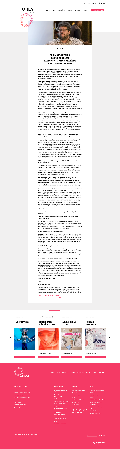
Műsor (48, 10)
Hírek (54, 10)
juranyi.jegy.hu (18, 407)
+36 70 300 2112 (18, 395)
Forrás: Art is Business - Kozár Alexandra (48, 295)
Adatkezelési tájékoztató (22, 434)
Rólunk (70, 10)
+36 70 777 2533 (76, 395)
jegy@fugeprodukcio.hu (78, 399)
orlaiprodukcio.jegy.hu (20, 404)
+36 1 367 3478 (23, 392)
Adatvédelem (34, 434)
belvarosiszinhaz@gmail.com (61, 401)
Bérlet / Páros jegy (97, 10)
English (86, 10)
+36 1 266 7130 (58, 396)
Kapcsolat (78, 10)
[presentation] (10, 337)
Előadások (61, 10)
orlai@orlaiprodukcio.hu (24, 397)
